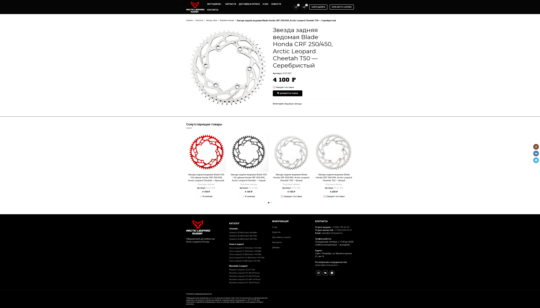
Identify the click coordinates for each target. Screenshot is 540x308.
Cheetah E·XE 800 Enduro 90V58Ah (243, 233)
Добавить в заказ (289, 93)
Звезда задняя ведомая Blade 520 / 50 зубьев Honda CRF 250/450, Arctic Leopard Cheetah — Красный (206, 177)
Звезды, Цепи (212, 20)
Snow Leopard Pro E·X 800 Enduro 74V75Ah (247, 258)
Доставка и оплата (281, 237)
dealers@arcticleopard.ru (326, 265)
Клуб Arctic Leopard (342, 7)
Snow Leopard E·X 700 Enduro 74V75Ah (245, 248)
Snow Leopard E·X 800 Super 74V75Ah (244, 261)
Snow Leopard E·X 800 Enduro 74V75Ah (245, 254)
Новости (276, 232)
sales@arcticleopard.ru (332, 233)
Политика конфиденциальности (199, 294)
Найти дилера (318, 7)
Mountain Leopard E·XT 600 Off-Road (244, 276)
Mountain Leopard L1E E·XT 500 (242, 270)
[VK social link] (325, 273)
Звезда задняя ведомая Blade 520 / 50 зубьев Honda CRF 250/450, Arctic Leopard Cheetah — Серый (249, 177)
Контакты (277, 242)
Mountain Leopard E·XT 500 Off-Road (244, 273)
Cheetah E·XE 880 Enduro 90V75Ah (243, 239)
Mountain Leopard (238, 266)
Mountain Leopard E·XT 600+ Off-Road (244, 279)
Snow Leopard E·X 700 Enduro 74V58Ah (245, 251)
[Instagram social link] (318, 273)
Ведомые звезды (227, 20)
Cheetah (233, 228)
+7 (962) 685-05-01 (343, 230)
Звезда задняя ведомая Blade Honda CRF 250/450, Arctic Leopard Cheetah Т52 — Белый (334, 177)
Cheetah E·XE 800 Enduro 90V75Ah (243, 236)
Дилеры (276, 247)
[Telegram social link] (332, 273)
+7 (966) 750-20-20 (340, 227)
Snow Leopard (236, 244)
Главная (189, 20)
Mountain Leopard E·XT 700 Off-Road (244, 283)
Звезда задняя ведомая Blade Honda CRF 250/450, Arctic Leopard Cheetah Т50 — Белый (291, 177)
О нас (274, 227)
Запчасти (199, 20)
